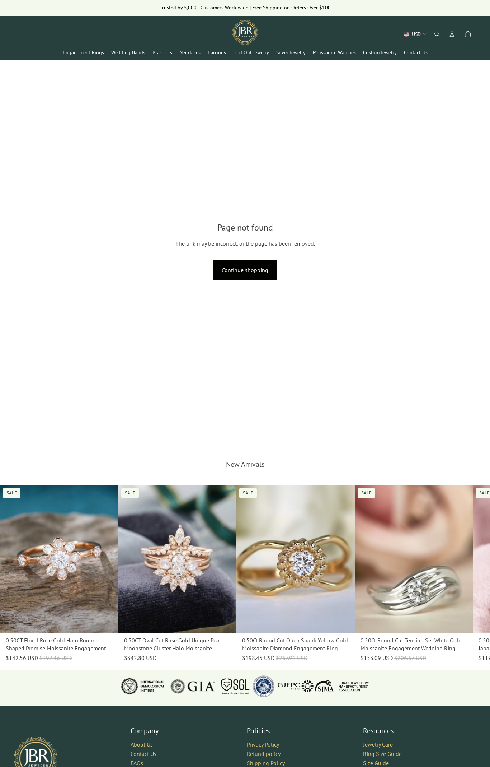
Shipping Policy (266, 763)
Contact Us (143, 753)
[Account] (452, 34)
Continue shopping (245, 270)
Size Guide (376, 763)
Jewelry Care (378, 744)
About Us (142, 744)
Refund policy (264, 753)
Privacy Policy (263, 744)
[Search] (437, 34)
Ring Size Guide (382, 753)
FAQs (137, 763)
